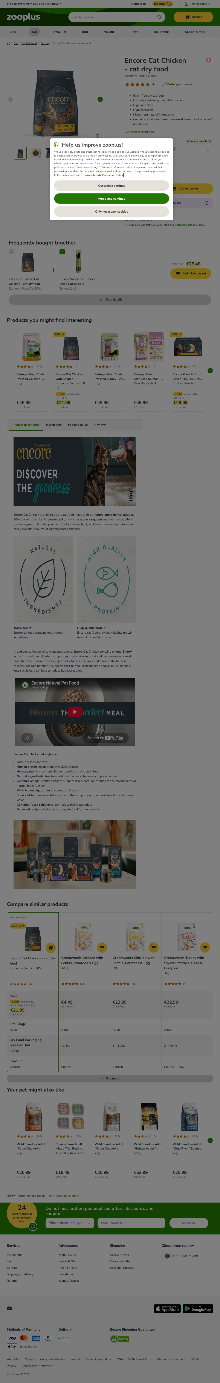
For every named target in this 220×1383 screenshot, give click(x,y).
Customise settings (111, 186)
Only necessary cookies (111, 212)
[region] (111, 179)
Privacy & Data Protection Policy (103, 175)
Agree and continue (111, 199)
